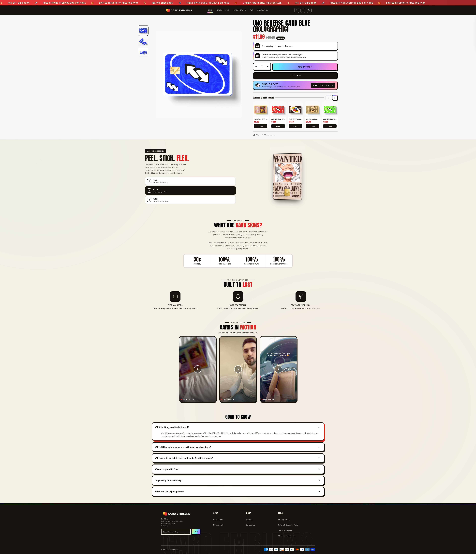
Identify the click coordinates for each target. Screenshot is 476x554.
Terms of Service (285, 530)
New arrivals (218, 525)
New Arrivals (239, 10)
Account (249, 519)
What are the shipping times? (169, 491)
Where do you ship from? (167, 469)
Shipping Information (286, 535)
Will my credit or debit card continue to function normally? (184, 458)
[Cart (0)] (309, 10)
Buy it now (295, 75)
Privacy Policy (283, 519)
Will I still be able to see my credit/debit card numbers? (183, 446)
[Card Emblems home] (179, 10)
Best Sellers (223, 10)
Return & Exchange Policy (288, 525)
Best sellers (218, 519)
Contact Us (262, 10)
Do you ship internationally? (168, 480)
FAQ (251, 10)
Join (196, 532)
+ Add (261, 126)
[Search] (296, 10)
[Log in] (302, 10)
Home (210, 10)
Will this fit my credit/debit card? (172, 427)
